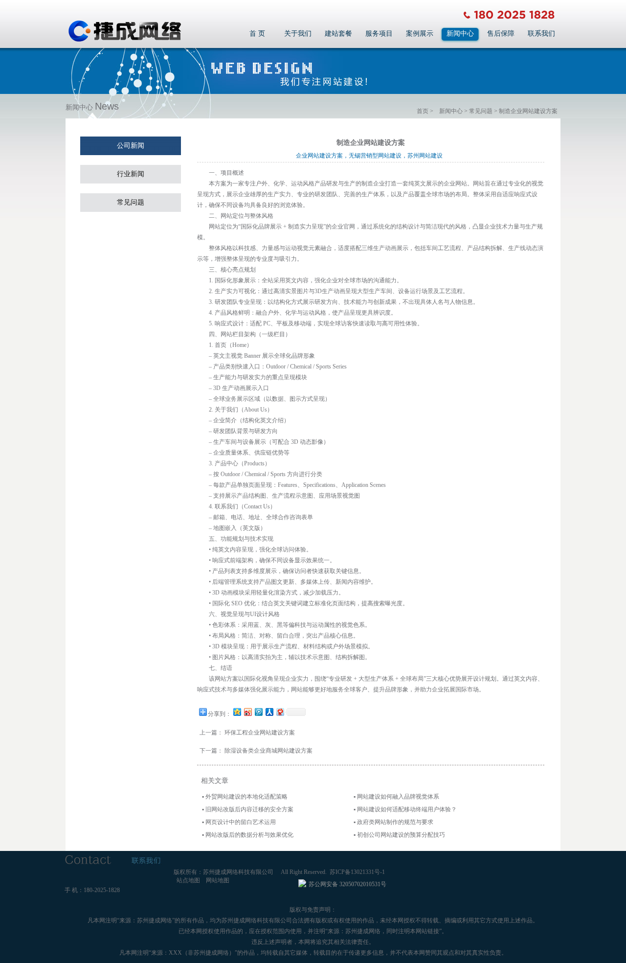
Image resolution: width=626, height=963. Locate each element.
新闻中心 (460, 33)
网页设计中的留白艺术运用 (240, 822)
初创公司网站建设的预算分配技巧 (401, 834)
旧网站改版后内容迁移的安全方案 (249, 809)
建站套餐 (338, 33)
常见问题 (480, 111)
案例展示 (419, 33)
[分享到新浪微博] (247, 712)
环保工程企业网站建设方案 (259, 732)
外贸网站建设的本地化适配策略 (246, 796)
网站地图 (217, 880)
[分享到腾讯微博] (258, 712)
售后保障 (500, 33)
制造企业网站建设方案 (528, 111)
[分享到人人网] (269, 712)
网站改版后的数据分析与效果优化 (249, 834)
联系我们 (541, 33)
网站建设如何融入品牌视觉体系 (398, 796)
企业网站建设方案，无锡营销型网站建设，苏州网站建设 (371, 155)
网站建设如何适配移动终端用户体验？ (407, 809)
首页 (422, 111)
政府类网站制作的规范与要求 (395, 822)
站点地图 (188, 880)
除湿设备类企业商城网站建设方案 (268, 750)
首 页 (257, 33)
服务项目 (379, 33)
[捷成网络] (124, 40)
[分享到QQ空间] (236, 712)
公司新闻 (130, 145)
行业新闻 (130, 174)
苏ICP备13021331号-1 (357, 872)
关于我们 (298, 33)
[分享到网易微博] (279, 712)
